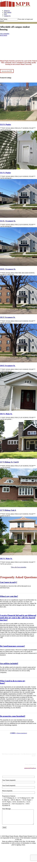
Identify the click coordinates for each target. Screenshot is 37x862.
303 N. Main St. (6, 414)
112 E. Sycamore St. (8, 221)
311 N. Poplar (5, 173)
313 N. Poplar (5, 124)
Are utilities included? (9, 663)
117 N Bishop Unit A (8, 510)
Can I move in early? (8, 582)
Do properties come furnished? (12, 716)
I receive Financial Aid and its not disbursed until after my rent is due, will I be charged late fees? (18, 617)
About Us (8, 849)
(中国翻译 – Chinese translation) (18, 733)
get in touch (3, 35)
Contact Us (9, 858)
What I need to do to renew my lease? (12, 682)
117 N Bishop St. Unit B (9, 462)
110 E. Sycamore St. (8, 269)
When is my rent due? (9, 596)
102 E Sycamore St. (7, 317)
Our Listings (10, 852)
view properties (4, 33)
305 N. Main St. (6, 559)
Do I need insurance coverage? (12, 646)
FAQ (6, 855)
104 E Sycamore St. (7, 366)
